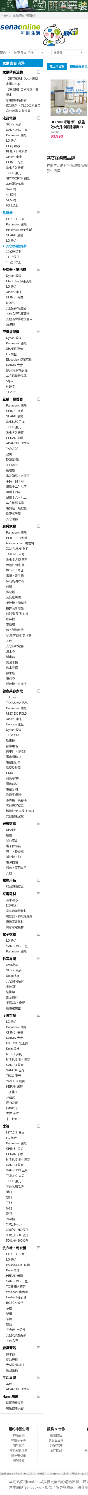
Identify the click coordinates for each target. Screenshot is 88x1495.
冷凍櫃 (10, 1219)
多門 (9, 1208)
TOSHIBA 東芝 (16, 1286)
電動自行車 (13, 762)
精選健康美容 (15, 1408)
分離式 (10, 1097)
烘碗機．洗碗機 (16, 684)
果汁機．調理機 (16, 602)
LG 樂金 (11, 140)
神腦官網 (19, 1435)
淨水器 (10, 657)
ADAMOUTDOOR (17, 443)
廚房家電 (9, 526)
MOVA (10, 302)
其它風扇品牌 (15, 502)
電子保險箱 (13, 846)
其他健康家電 (15, 816)
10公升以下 (13, 251)
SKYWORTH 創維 (18, 178)
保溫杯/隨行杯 (15, 565)
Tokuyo (11, 697)
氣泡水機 (12, 662)
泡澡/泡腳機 (14, 794)
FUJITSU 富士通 (17, 1043)
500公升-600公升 (17, 1240)
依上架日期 (57, 66)
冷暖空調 (9, 1015)
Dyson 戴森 (13, 275)
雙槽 (9, 1313)
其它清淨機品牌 (16, 375)
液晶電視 (9, 118)
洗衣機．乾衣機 (14, 1248)
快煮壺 (10, 678)
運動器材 (12, 784)
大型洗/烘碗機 (15, 1365)
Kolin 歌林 (12, 1048)
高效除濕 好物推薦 (18, 111)
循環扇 (10, 470)
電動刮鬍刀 (13, 757)
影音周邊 (9, 959)
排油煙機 (12, 1359)
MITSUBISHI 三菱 (18, 1059)
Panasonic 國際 (16, 135)
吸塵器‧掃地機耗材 (19, 916)
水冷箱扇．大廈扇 (18, 475)
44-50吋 (11, 194)
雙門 (9, 1197)
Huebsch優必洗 (16, 1297)
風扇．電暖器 (12, 399)
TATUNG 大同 (15, 554)
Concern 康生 (15, 724)
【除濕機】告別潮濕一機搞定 (22, 92)
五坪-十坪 (12, 1113)
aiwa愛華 (12, 965)
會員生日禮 (56, 1440)
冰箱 (5, 1126)
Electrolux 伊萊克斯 (19, 230)
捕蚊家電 (12, 840)
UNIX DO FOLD (16, 713)
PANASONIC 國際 (18, 1265)
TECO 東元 (13, 173)
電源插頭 (12, 862)
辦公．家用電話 (16, 867)
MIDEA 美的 (14, 1054)
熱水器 (10, 1354)
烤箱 (9, 586)
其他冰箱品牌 (15, 1186)
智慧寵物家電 (15, 886)
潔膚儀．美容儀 (16, 800)
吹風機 (10, 740)
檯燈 (9, 835)
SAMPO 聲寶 (15, 167)
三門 (9, 1202)
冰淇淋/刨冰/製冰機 (18, 635)
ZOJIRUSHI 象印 (17, 548)
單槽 (9, 1308)
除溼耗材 (12, 905)
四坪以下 (12, 1108)
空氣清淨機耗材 (16, 911)
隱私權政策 (18, 1455)
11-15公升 (12, 257)
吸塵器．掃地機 (14, 269)
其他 (9, 640)
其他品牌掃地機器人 (19, 319)
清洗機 (10, 324)
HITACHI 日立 (15, 219)
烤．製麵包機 (15, 630)
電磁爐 (10, 624)
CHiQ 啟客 (13, 146)
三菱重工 (12, 1092)
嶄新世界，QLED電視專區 (23, 105)
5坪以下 (11, 381)
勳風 (9, 454)
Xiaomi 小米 (14, 157)
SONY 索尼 (13, 124)
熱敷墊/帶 (12, 778)
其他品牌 (12, 1340)
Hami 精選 (10, 1396)
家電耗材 (9, 894)
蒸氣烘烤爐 (13, 597)
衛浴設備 (12, 1370)
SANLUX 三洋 (15, 421)
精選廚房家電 (15, 1402)
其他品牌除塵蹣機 (18, 313)
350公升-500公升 (17, 1235)
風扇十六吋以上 (16, 497)
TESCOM (12, 735)
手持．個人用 (15, 481)
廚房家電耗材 (15, 921)
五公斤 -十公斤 (15, 1329)
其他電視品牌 (15, 184)
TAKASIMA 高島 (17, 702)
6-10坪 (10, 386)
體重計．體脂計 (16, 751)
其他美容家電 (15, 805)
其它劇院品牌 (15, 981)
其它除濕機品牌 (16, 246)
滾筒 (9, 1319)
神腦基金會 (18, 1440)
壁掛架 (10, 992)
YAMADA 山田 (15, 1081)
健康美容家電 (12, 691)
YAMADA (12, 448)
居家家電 (9, 823)
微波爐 (10, 592)
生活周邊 (9, 1377)
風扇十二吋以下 (16, 486)
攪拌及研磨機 (15, 608)
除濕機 (57, 52)
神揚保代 (30, 15)
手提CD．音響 (15, 1002)
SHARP (11, 830)
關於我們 (19, 1445)
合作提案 (56, 1450)
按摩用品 (12, 746)
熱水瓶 (10, 673)
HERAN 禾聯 (14, 438)
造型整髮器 (13, 767)
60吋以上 (12, 205)
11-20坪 (11, 392)
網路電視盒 (13, 1008)
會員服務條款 (19, 1450)
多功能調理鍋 (15, 581)
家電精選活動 (12, 72)
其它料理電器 (15, 646)
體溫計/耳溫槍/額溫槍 (20, 811)
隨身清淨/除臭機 (17, 370)
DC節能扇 (12, 459)
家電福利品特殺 (16, 100)
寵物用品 (9, 880)
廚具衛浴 (9, 1348)
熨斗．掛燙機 (15, 851)
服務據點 (18, 15)
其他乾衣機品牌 (16, 1335)
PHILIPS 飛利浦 (16, 151)
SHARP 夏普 (14, 235)
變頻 (9, 1213)
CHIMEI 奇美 (14, 162)
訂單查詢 (56, 1445)
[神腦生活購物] (39, 32)
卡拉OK (11, 986)
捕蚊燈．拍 (13, 857)
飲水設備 (12, 667)
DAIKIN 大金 (14, 365)
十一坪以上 (13, 1119)
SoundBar (12, 975)
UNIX (9, 773)
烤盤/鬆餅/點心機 (17, 613)
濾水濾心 (12, 900)
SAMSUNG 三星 (17, 130)
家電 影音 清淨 (24, 52)
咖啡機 (10, 619)
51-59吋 (11, 200)
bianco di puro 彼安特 (20, 543)
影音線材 (12, 997)
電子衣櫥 (9, 934)
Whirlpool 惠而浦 (17, 1292)
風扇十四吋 (13, 492)
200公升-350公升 (17, 1229)
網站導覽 (19, 1460)
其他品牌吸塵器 (16, 308)
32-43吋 (11, 189)
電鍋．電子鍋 (15, 575)
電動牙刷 (12, 789)
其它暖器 (12, 519)
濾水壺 (10, 651)
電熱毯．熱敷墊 (16, 508)
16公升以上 (13, 262)
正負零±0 (12, 465)
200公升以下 (14, 1224)
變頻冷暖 (12, 1102)
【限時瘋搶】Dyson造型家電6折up (22, 81)
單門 (9, 1192)
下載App (6, 15)
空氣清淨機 (10, 332)
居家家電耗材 (15, 927)
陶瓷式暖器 (13, 513)
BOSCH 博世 (14, 570)
